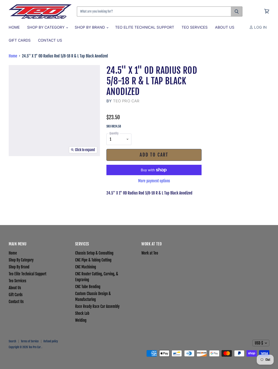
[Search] (236, 11)
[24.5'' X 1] (16, 168)
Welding (80, 320)
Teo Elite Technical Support (144, 27)
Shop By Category (46, 27)
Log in (260, 27)
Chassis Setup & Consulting (94, 253)
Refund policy (50, 341)
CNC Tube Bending (87, 286)
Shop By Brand (90, 27)
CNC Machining (85, 267)
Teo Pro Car (126, 101)
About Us (224, 27)
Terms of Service (30, 341)
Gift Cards (20, 40)
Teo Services (195, 27)
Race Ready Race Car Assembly (97, 306)
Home (14, 27)
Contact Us (50, 40)
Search (12, 341)
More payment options (154, 181)
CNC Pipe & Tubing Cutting (93, 260)
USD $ (259, 343)
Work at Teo (149, 253)
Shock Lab (82, 313)
